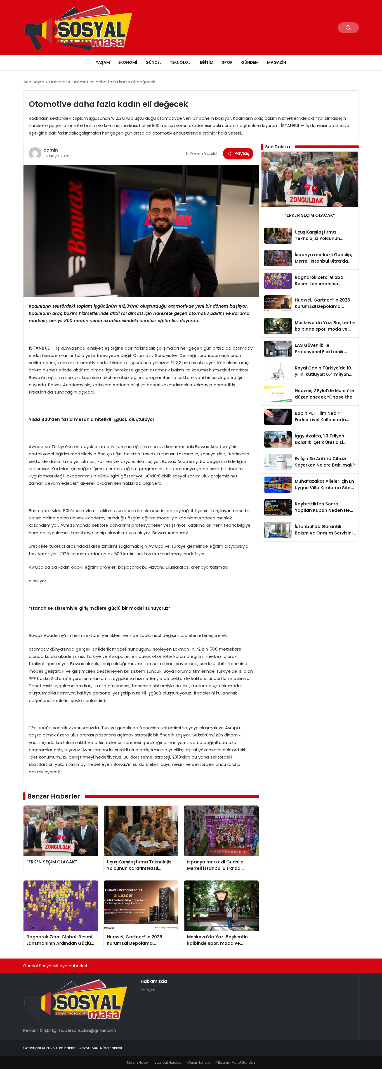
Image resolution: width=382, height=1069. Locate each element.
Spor (227, 62)
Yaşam (103, 62)
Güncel (153, 62)
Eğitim (206, 62)
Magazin (276, 62)
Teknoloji (181, 62)
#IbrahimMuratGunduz (235, 1062)
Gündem (250, 62)
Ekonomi (127, 62)
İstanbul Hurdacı (168, 1062)
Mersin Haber (138, 1062)
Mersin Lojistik (198, 1062)
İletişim (148, 990)
